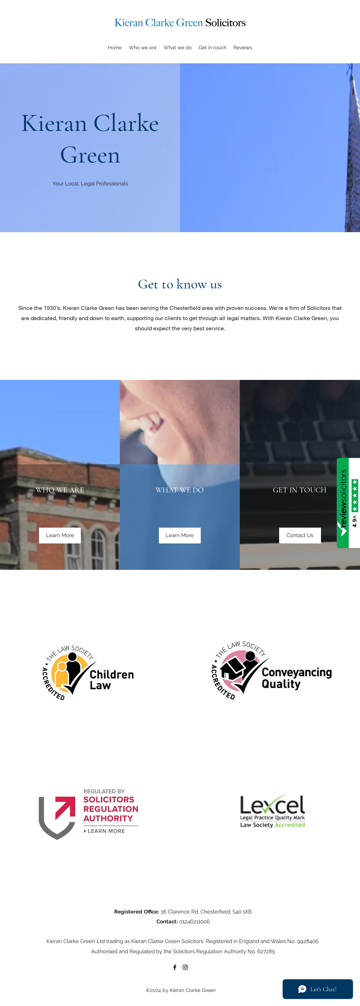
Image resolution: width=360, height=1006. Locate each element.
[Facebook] (174, 967)
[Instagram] (185, 967)
